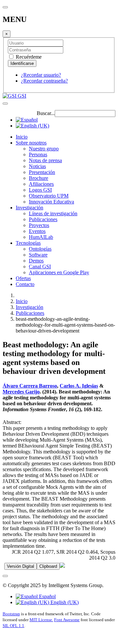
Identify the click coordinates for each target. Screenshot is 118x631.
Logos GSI (40, 190)
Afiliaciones (41, 184)
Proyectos (39, 225)
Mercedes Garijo (21, 391)
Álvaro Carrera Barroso (30, 386)
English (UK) (64, 602)
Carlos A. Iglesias (79, 386)
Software (38, 255)
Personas (38, 154)
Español (47, 596)
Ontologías (40, 249)
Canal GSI (40, 266)
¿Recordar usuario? (41, 75)
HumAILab (41, 237)
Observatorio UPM (49, 196)
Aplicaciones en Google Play (59, 272)
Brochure (38, 178)
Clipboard (48, 566)
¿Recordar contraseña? (44, 81)
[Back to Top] (5, 576)
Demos (36, 260)
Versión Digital (20, 566)
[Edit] (62, 566)
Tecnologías (28, 243)
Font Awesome (67, 619)
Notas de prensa (45, 160)
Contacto (25, 284)
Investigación (29, 207)
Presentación (42, 172)
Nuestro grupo (44, 148)
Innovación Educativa (51, 201)
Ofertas (23, 278)
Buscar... (46, 113)
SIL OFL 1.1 (13, 625)
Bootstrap (11, 613)
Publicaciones (43, 219)
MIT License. (41, 619)
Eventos (37, 231)
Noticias (37, 166)
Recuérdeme (28, 57)
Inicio (22, 137)
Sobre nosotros (31, 142)
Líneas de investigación (53, 213)
